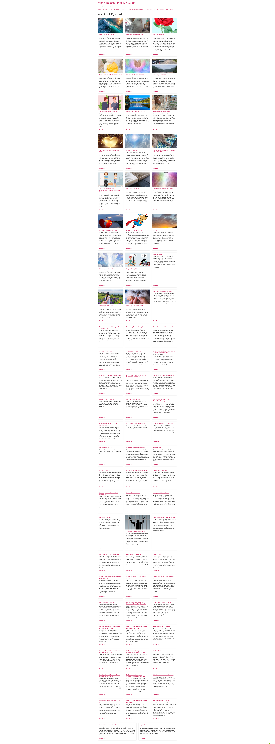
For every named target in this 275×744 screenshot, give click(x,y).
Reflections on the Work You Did (163, 327)
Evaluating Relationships (106, 602)
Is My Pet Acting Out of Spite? (162, 602)
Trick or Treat (157, 651)
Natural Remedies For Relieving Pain (164, 517)
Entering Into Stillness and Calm (136, 111)
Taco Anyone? (157, 254)
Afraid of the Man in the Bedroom (163, 675)
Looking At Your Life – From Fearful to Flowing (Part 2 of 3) (109, 651)
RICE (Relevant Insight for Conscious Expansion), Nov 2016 (137, 627)
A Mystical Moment (132, 150)
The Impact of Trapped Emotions (136, 531)
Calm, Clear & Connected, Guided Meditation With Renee (136, 375)
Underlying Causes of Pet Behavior (163, 576)
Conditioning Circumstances (134, 34)
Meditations (160, 9)
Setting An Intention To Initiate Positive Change (108, 424)
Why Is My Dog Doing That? (134, 230)
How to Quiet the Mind (133, 493)
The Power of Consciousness (108, 111)
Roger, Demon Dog (145, 725)
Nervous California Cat (133, 399)
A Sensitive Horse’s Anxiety (161, 111)
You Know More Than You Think (163, 291)
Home (99, 9)
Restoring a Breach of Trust (134, 305)
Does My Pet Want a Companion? (163, 423)
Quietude (156, 230)
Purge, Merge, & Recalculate (134, 269)
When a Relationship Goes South (109, 725)
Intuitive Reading (107, 9)
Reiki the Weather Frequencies (135, 75)
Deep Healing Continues (133, 554)
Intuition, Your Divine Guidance (108, 269)
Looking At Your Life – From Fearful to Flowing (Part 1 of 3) (109, 675)
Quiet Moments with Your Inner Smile (110, 75)
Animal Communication (120, 9)
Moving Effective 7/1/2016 (161, 700)
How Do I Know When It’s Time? (163, 188)
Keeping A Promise (105, 517)
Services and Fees (150, 9)
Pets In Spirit (157, 554)
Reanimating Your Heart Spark (108, 230)
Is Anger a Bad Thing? (106, 351)
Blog (167, 9)
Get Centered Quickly (105, 447)
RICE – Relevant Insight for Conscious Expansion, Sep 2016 (136, 675)
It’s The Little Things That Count (109, 554)
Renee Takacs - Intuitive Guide (116, 2)
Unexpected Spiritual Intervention (136, 470)
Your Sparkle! (157, 447)
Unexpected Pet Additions (161, 493)
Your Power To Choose (160, 470)
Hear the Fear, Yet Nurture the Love (110, 375)
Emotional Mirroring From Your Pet (163, 375)
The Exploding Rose (159, 34)
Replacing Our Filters (132, 188)
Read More (102, 54)
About (172, 9)
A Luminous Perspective (133, 351)
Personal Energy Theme (106, 399)
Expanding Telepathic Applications (136, 327)
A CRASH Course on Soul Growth (136, 576)
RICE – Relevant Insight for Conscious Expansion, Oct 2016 (135, 651)
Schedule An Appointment (136, 9)
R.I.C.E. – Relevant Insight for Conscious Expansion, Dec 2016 (136, 603)
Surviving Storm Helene (160, 75)
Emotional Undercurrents (107, 34)
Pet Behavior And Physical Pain (135, 423)
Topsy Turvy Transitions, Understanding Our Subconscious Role (109, 190)
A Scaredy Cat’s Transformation (135, 447)
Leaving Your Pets (104, 470)
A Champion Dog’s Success (161, 626)
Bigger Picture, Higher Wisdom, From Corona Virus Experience (164, 351)
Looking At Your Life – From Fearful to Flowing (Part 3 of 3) (109, 627)
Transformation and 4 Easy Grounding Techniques (161, 400)
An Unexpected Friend (106, 305)
